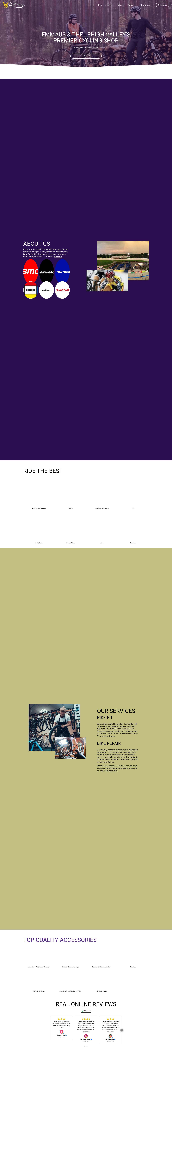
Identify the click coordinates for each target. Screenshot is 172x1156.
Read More (58, 257)
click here (112, 736)
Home (100, 5)
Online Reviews (145, 5)
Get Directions (163, 5)
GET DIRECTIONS (86, 56)
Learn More (113, 771)
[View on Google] (61, 1032)
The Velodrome (55, 249)
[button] (50, 1030)
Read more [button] (86, 1032)
